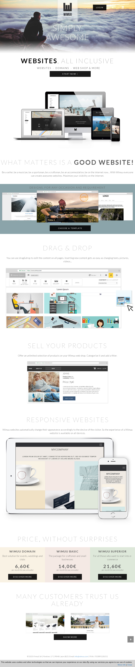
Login (99, 7)
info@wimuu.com (81, 656)
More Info (122, 665)
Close (129, 665)
